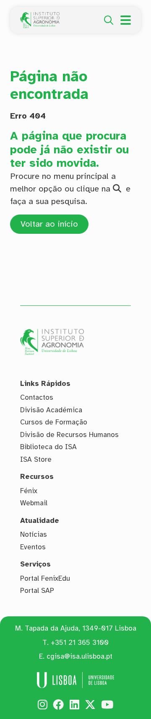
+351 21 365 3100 (80, 642)
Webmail (33, 503)
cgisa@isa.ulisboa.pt (79, 656)
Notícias (33, 534)
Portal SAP (37, 590)
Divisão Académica (51, 410)
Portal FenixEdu (45, 578)
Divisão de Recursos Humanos (69, 434)
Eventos (33, 547)
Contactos (36, 397)
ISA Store (36, 459)
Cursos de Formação (53, 422)
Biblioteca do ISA (48, 446)
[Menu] (125, 20)
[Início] (40, 16)
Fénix (28, 490)
